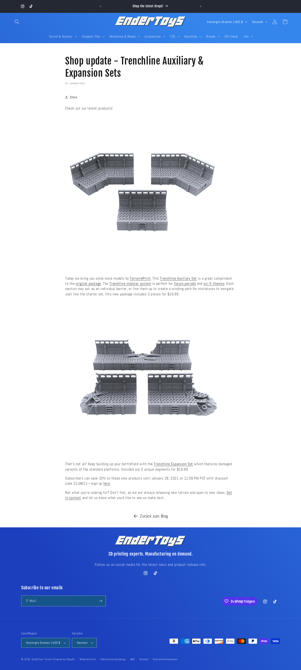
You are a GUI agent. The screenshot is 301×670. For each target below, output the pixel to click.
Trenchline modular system (130, 283)
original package (88, 283)
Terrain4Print (140, 278)
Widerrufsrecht (87, 659)
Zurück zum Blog (154, 516)
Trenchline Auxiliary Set (178, 278)
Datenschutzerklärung (113, 659)
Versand (143, 659)
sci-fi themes (213, 283)
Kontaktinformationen (165, 659)
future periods (185, 283)
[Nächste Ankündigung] (200, 6)
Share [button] (73, 97)
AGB (132, 659)
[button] (17, 22)
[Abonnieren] (100, 600)
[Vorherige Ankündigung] (100, 6)
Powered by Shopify (64, 659)
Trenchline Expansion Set (173, 463)
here (106, 483)
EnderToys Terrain (42, 659)
